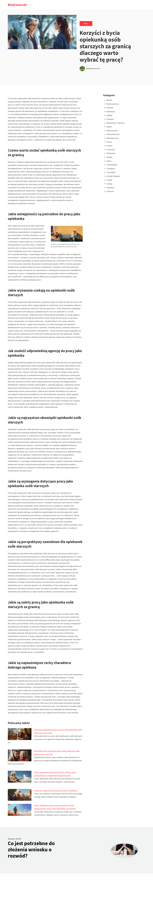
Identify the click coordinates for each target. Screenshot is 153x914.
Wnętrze (110, 187)
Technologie (112, 165)
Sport (109, 161)
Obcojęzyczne (113, 138)
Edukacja (111, 111)
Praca (86, 23)
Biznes (109, 100)
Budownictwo (113, 104)
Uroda (109, 180)
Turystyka (111, 172)
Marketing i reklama (115, 123)
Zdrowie (110, 191)
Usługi (109, 184)
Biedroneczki (17, 5)
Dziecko (110, 107)
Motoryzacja (112, 130)
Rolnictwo (111, 153)
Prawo (109, 145)
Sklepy (110, 157)
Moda (109, 126)
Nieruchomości (113, 134)
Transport (111, 168)
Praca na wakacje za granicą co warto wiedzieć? (55, 790)
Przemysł (111, 149)
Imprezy (110, 119)
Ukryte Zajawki (113, 176)
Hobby (109, 115)
